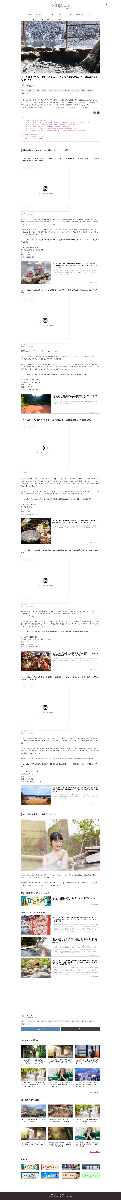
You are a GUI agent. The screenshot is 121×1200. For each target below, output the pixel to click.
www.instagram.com (27, 214)
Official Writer (30, 85)
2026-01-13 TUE (31, 87)
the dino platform (63, 1198)
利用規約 (53, 1194)
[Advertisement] (40, 999)
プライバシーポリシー (64, 1194)
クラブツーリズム (52, 107)
